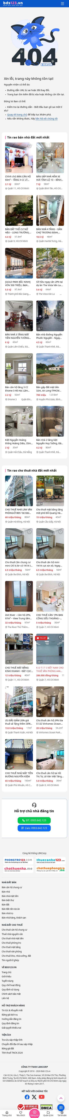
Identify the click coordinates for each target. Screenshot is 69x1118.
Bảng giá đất (8, 1048)
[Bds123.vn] (13, 3)
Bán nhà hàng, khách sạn (14, 917)
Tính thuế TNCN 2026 (12, 1052)
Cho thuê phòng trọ (11, 942)
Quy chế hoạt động (11, 985)
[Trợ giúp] (61, 1107)
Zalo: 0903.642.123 (36, 828)
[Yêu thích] (29, 146)
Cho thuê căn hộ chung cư (14, 929)
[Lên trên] (61, 1098)
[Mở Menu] (62, 3)
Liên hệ (5, 998)
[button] (7, 1114)
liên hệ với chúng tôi (46, 118)
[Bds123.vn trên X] (34, 1097)
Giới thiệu (6, 976)
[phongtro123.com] (18, 860)
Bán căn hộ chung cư (12, 887)
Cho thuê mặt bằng (11, 947)
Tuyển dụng (7, 980)
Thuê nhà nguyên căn (12, 934)
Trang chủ (6, 972)
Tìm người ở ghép (10, 960)
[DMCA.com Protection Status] (46, 1107)
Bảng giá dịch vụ (10, 1014)
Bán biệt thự (8, 900)
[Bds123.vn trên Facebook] (27, 1097)
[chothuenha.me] (18, 869)
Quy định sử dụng (10, 989)
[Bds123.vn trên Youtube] (41, 1097)
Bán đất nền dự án (11, 909)
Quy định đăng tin (10, 1023)
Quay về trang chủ (17, 114)
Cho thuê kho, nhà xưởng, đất (16, 955)
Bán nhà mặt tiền (10, 896)
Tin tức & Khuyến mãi (12, 1010)
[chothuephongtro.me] (51, 869)
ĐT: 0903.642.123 (36, 820)
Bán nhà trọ (7, 913)
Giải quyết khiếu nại (11, 1027)
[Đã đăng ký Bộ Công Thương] (27, 1107)
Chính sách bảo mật (11, 993)
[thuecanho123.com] (51, 860)
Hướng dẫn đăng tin (11, 1019)
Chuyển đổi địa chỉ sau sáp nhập (17, 1044)
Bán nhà (6, 891)
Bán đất (5, 904)
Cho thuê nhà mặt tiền (13, 938)
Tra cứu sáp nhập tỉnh (12, 1039)
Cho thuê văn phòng (12, 951)
